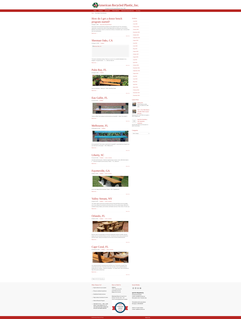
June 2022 (135, 23)
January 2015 (136, 65)
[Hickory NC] (134, 105)
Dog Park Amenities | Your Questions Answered (142, 121)
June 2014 (135, 78)
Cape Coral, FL (100, 246)
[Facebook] (133, 288)
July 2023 (135, 21)
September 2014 (136, 70)
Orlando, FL (98, 215)
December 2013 (136, 92)
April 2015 (135, 62)
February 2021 (136, 26)
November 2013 (136, 95)
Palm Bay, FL (99, 69)
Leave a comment (108, 157)
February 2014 (136, 89)
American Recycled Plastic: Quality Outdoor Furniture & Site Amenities (119, 4)
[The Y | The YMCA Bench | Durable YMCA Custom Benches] (134, 113)
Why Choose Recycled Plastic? (106, 24)
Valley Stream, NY (102, 198)
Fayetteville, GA (101, 170)
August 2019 (135, 40)
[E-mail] (140, 288)
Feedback (102, 43)
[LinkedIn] (138, 288)
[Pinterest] (136, 288)
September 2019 (136, 37)
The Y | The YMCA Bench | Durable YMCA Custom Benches (143, 111)
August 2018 (135, 51)
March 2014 (135, 87)
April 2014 (135, 84)
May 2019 (135, 48)
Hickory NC (140, 102)
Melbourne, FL (100, 125)
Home (93, 13)
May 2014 (135, 81)
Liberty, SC (98, 155)
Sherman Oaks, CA (102, 40)
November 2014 (136, 67)
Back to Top (127, 65)
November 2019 (136, 32)
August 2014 (135, 73)
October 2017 (136, 54)
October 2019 (136, 34)
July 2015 (135, 59)
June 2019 (135, 45)
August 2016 (135, 56)
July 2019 (135, 43)
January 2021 (136, 29)
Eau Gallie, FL (100, 97)
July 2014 (135, 76)
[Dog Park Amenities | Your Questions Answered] (134, 122)
